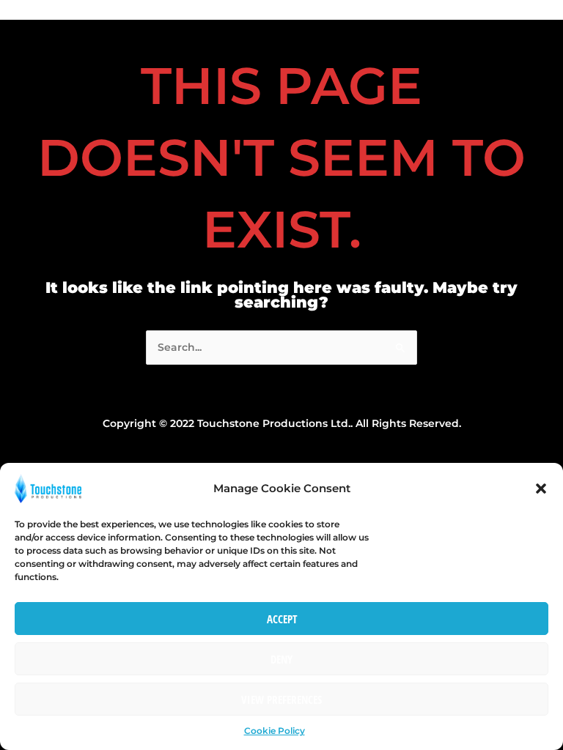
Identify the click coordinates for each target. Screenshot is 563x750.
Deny (281, 659)
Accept (282, 619)
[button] (541, 488)
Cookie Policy (274, 730)
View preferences (281, 699)
